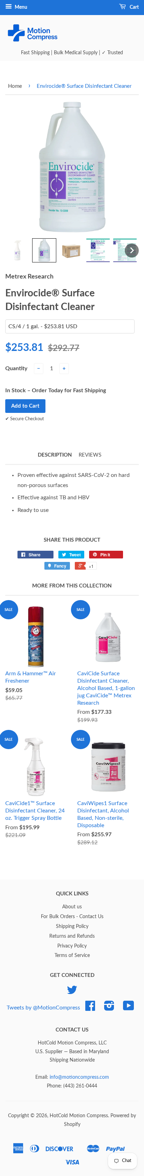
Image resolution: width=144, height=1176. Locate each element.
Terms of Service (72, 955)
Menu (20, 7)
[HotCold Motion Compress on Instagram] (109, 1008)
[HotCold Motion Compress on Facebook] (90, 1008)
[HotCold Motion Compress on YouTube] (128, 1008)
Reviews (90, 455)
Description (55, 455)
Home (15, 86)
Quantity (16, 368)
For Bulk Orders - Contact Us (72, 916)
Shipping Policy (72, 926)
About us (72, 906)
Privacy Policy (72, 946)
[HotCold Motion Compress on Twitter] (72, 992)
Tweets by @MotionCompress (43, 1007)
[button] (17, 250)
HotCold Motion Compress (79, 1115)
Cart (134, 7)
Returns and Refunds (72, 936)
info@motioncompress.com (79, 1077)
